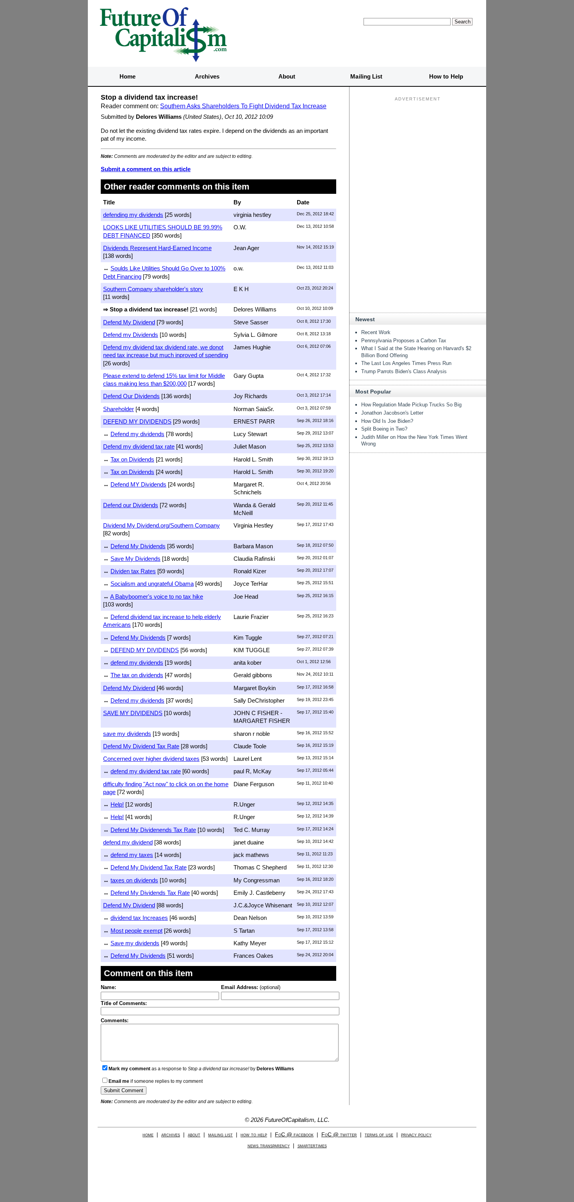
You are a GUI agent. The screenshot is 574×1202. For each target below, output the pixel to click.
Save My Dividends (135, 558)
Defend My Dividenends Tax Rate (153, 829)
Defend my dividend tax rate (139, 446)
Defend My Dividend (129, 322)
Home (127, 76)
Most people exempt (136, 930)
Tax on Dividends (132, 459)
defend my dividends (137, 662)
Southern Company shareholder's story (153, 289)
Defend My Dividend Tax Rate (141, 746)
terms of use (379, 1135)
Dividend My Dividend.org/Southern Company (161, 525)
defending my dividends (133, 214)
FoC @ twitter (339, 1135)
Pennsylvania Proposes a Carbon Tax (403, 340)
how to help (254, 1135)
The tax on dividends (137, 675)
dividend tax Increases (139, 917)
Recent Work (375, 332)
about (194, 1135)
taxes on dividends (134, 880)
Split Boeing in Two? (384, 429)
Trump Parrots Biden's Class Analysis (404, 371)
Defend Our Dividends (131, 396)
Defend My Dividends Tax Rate (150, 892)
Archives (207, 76)
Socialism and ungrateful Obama (152, 583)
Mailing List (366, 76)
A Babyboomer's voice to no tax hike (156, 596)
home (148, 1135)
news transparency (269, 1145)
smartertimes (312, 1145)
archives (170, 1135)
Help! (117, 804)
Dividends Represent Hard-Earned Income (157, 248)
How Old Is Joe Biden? (387, 421)
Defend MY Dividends (138, 484)
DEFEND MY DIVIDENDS (137, 421)
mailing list (220, 1135)
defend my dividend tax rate (146, 771)
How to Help (446, 76)
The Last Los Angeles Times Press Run (406, 363)
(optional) (250, 987)
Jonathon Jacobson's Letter (392, 413)
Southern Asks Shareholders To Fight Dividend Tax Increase (243, 106)
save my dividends (127, 733)
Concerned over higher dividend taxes (151, 758)
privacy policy (416, 1135)
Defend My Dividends (138, 546)
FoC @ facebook (294, 1135)
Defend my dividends (137, 434)
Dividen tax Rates (133, 571)
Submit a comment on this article (146, 169)
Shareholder (118, 409)
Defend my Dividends (130, 334)
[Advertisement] (417, 153)
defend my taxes (132, 854)
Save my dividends (135, 943)
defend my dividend (128, 842)
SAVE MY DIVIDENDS (132, 713)
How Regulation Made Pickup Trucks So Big (411, 405)
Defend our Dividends (130, 505)
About (287, 76)
